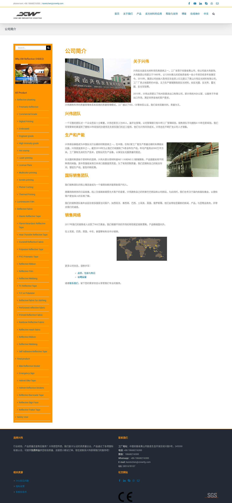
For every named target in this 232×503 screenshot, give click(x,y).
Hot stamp (24, 150)
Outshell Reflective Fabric (31, 242)
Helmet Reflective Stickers (31, 388)
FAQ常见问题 (22, 480)
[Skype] (129, 480)
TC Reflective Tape (28, 286)
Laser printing (26, 158)
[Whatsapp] (134, 480)
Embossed (24, 128)
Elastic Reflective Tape (30, 216)
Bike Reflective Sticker (29, 366)
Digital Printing (26, 121)
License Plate (25, 165)
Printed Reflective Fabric (31, 315)
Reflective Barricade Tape (31, 395)
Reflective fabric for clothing (32, 300)
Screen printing (26, 180)
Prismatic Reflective (28, 107)
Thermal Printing (27, 194)
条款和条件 (21, 492)
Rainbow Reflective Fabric (31, 322)
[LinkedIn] (124, 480)
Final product (23, 358)
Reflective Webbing (28, 278)
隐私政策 (20, 486)
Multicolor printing (28, 172)
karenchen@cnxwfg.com (52, 3)
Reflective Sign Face (28, 402)
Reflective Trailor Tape (29, 409)
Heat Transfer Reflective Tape (33, 234)
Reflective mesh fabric (29, 329)
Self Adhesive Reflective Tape (33, 351)
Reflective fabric (25, 209)
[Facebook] (119, 480)
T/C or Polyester (27, 293)
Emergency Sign (27, 373)
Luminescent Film (25, 201)
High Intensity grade (29, 143)
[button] (213, 13)
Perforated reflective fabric (32, 307)
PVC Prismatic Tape (28, 256)
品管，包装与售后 (86, 273)
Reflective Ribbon (27, 264)
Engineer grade (26, 136)
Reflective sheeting (26, 99)
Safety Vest (22, 417)
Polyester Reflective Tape (31, 249)
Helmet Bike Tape (27, 380)
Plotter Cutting (26, 187)
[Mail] (138, 480)
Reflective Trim (26, 271)
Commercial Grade (28, 114)
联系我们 (73, 283)
